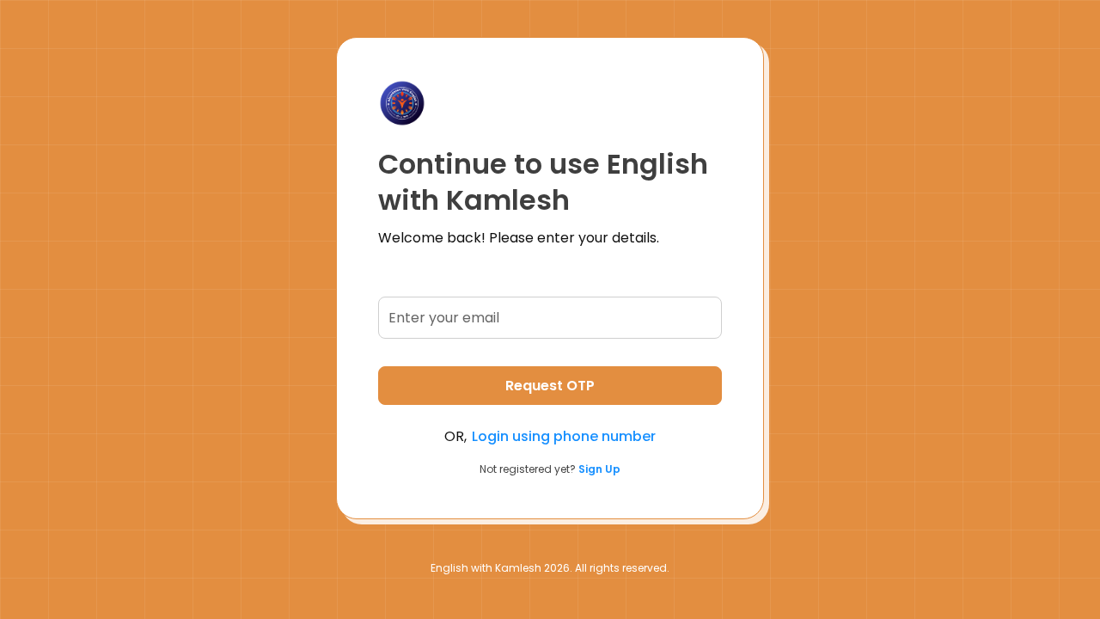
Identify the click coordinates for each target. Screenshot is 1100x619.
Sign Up (599, 469)
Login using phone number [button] (564, 436)
